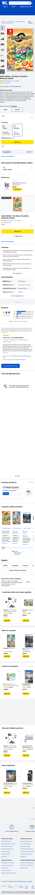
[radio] (6, 130)
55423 (13, 138)
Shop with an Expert (25, 843)
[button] (6, 6)
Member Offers (24, 867)
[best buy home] (5, 3)
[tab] (5, 566)
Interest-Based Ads (21, 887)
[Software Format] (13, 292)
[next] (32, 347)
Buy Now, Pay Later (6, 870)
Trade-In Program (5, 854)
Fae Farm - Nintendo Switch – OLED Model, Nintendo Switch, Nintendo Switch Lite (16, 532)
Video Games (10, 21)
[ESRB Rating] (11, 281)
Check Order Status (6, 841)
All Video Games (20, 21)
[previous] (3, 347)
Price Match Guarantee (7, 849)
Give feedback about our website (23, 881)
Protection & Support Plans (27, 851)
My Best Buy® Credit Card (7, 862)
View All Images (6, 528)
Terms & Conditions (10, 887)
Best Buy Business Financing (8, 873)
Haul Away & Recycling (26, 854)
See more (2, 102)
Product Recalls (5, 851)
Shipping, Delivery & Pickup (8, 843)
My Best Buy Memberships (27, 862)
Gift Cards (3, 856)
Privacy (16, 886)
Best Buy (3, 21)
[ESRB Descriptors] (14, 285)
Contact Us (23, 856)
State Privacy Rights (26, 887)
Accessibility (4, 886)
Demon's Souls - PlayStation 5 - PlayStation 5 (26, 532)
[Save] (3, 146)
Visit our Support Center (26, 841)
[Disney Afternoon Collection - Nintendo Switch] (7, 186)
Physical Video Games (6, 23)
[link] (10, 366)
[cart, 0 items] (32, 3)
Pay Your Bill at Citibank (7, 865)
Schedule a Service (25, 846)
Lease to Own (4, 867)
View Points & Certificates (26, 865)
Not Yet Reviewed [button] (25, 536)
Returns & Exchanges (6, 846)
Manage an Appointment (26, 849)
